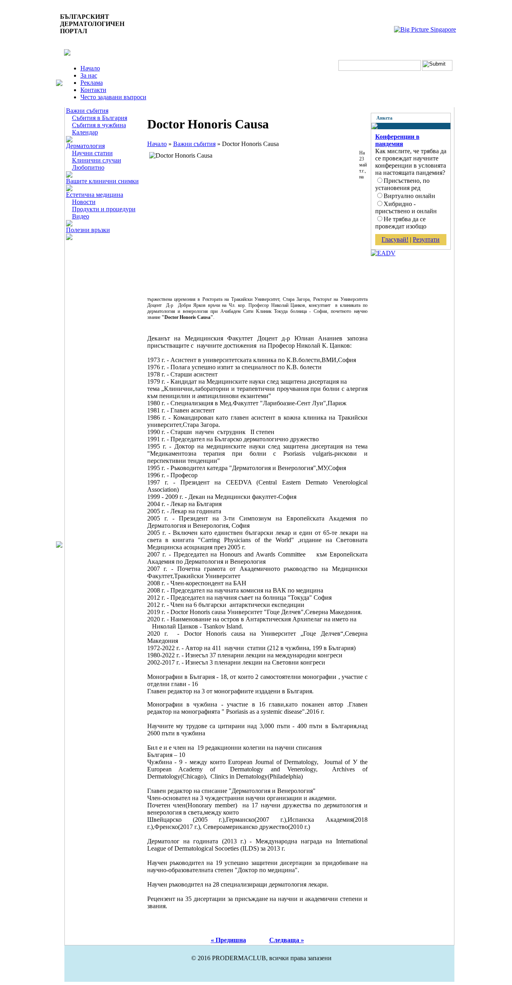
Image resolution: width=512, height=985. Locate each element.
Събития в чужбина (99, 125)
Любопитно (88, 167)
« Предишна (228, 940)
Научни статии (92, 153)
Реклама (91, 82)
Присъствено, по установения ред (402, 184)
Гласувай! (395, 239)
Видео (80, 216)
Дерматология (85, 145)
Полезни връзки (88, 229)
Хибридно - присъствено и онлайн (406, 207)
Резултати (426, 239)
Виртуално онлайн (409, 195)
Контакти (93, 89)
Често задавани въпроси (113, 97)
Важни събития (87, 110)
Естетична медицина (94, 194)
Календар (85, 132)
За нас (88, 75)
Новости (84, 201)
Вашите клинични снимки (102, 181)
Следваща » (286, 940)
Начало (90, 68)
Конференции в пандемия (397, 140)
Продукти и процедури (104, 209)
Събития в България (99, 117)
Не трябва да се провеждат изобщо (400, 223)
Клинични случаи (96, 160)
